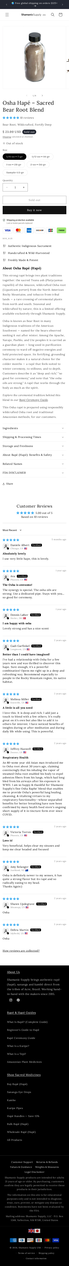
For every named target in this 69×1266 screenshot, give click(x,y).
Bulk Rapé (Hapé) (17, 1124)
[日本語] (37, 1230)
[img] (11, 540)
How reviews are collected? (21, 950)
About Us (13, 972)
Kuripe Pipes (15, 1108)
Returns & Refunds (47, 1162)
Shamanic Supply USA (30, 1247)
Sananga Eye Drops (19, 1092)
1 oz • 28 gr (15, 165)
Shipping (7, 137)
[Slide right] (42, 95)
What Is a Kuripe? (18, 1046)
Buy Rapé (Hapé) (17, 1084)
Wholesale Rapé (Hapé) (21, 1132)
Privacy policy (52, 1247)
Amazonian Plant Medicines (24, 1061)
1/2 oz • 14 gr (42, 157)
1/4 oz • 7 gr (16, 157)
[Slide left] (27, 95)
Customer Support (22, 1162)
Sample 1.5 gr (17, 173)
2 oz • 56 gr (40, 165)
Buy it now (34, 210)
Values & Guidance (21, 1167)
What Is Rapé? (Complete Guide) (27, 1022)
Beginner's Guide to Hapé (23, 1029)
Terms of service (26, 1253)
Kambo (11, 1100)
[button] (7, 15)
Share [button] (9, 483)
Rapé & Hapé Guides (21, 1012)
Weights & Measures (47, 1167)
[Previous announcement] (6, 4)
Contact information (36, 1258)
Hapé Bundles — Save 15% (23, 1116)
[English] (31, 1230)
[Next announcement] (62, 4)
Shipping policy (47, 1253)
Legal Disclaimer (35, 1171)
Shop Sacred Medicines (24, 1075)
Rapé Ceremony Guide (33, 400)
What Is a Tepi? (16, 1054)
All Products (14, 1140)
